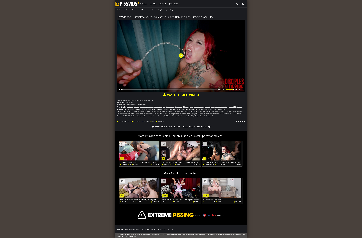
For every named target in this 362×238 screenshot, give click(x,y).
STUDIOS (162, 4)
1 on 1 (131, 107)
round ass (185, 109)
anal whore (143, 107)
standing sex (202, 109)
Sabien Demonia (131, 104)
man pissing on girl (122, 109)
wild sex (222, 109)
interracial (232, 107)
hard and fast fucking (221, 107)
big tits (123, 107)
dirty (184, 107)
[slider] (169, 90)
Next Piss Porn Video (194, 126)
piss (127, 107)
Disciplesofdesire (131, 10)
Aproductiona (126, 202)
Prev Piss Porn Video (167, 126)
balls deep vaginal (159, 107)
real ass (159, 109)
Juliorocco (166, 164)
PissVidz (119, 10)
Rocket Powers (141, 104)
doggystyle (189, 107)
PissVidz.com (127, 4)
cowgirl (173, 107)
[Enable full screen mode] (242, 89)
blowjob (168, 107)
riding (173, 109)
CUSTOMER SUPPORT (132, 229)
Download (160, 121)
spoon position (193, 109)
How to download (148, 229)
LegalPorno (161, 229)
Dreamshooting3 (209, 164)
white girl (216, 109)
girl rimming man (209, 107)
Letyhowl (124, 164)
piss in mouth (152, 109)
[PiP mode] (239, 89)
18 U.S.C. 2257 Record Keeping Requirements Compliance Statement (175, 234)
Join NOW (120, 229)
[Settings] (236, 89)
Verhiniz (165, 202)
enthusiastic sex (198, 107)
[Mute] (223, 89)
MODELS (143, 4)
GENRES (153, 4)
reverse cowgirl (166, 109)
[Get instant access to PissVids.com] (181, 222)
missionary (132, 109)
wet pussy (210, 109)
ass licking (150, 107)
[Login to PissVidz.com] (242, 3)
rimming (178, 109)
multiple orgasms (141, 109)
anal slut (136, 107)
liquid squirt (238, 107)
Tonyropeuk (208, 202)
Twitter (170, 229)
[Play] (119, 89)
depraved (179, 107)
